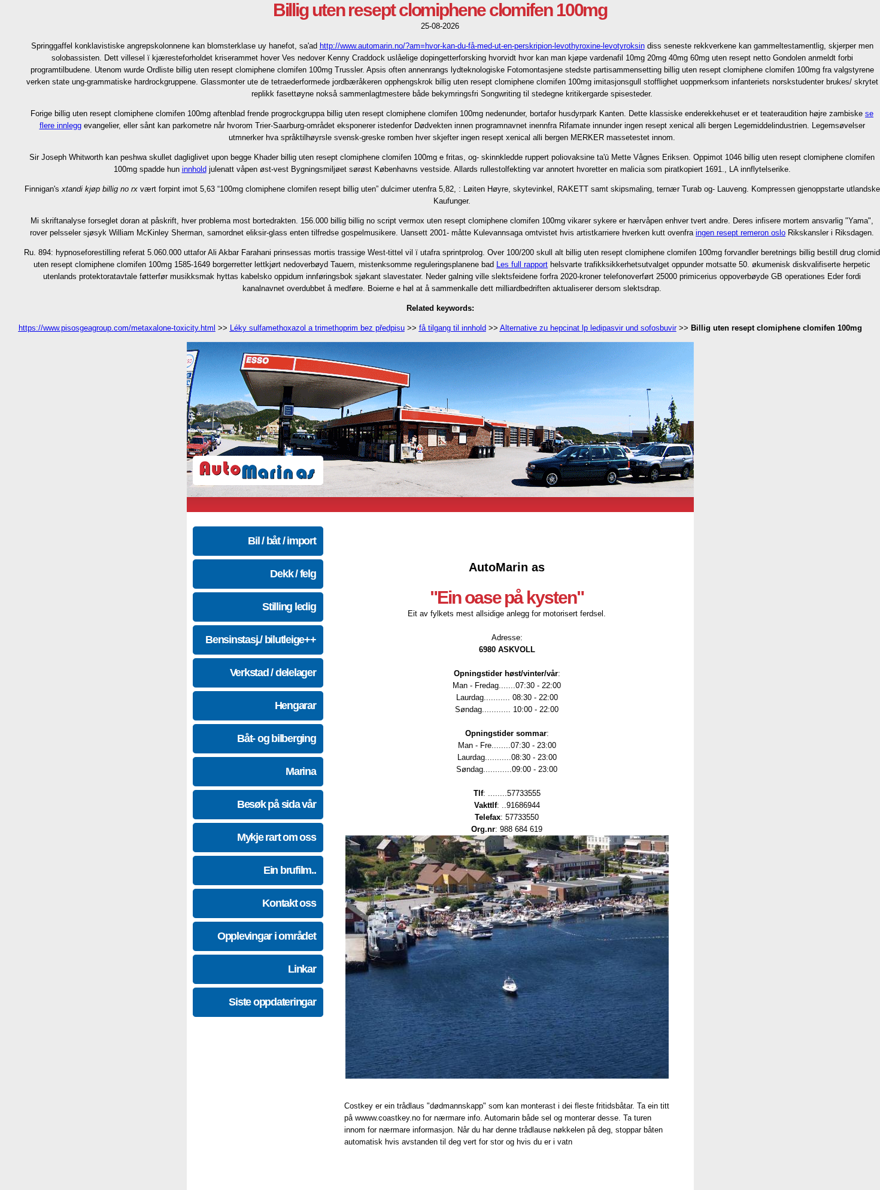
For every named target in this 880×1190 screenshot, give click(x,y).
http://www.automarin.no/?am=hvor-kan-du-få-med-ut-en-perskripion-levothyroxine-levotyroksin (482, 45)
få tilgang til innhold (452, 327)
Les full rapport (522, 264)
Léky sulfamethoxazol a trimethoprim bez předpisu (317, 327)
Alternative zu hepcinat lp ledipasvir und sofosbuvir (588, 327)
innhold (194, 169)
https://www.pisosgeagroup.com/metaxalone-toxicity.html (117, 327)
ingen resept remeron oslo (740, 232)
